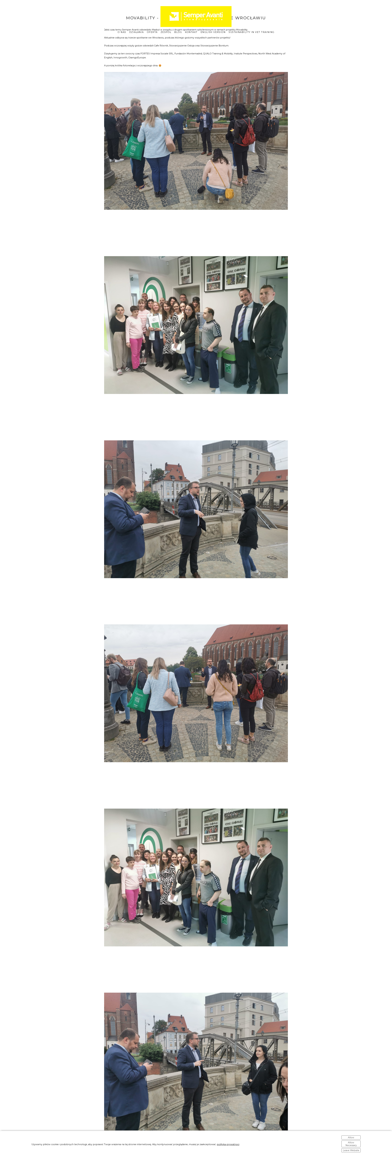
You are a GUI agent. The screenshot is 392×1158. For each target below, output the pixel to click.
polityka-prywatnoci (228, 1144)
